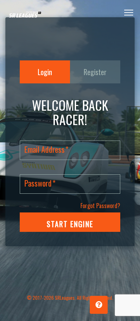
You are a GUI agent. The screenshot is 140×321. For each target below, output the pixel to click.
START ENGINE (70, 224)
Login (45, 72)
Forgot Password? (100, 205)
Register (95, 72)
